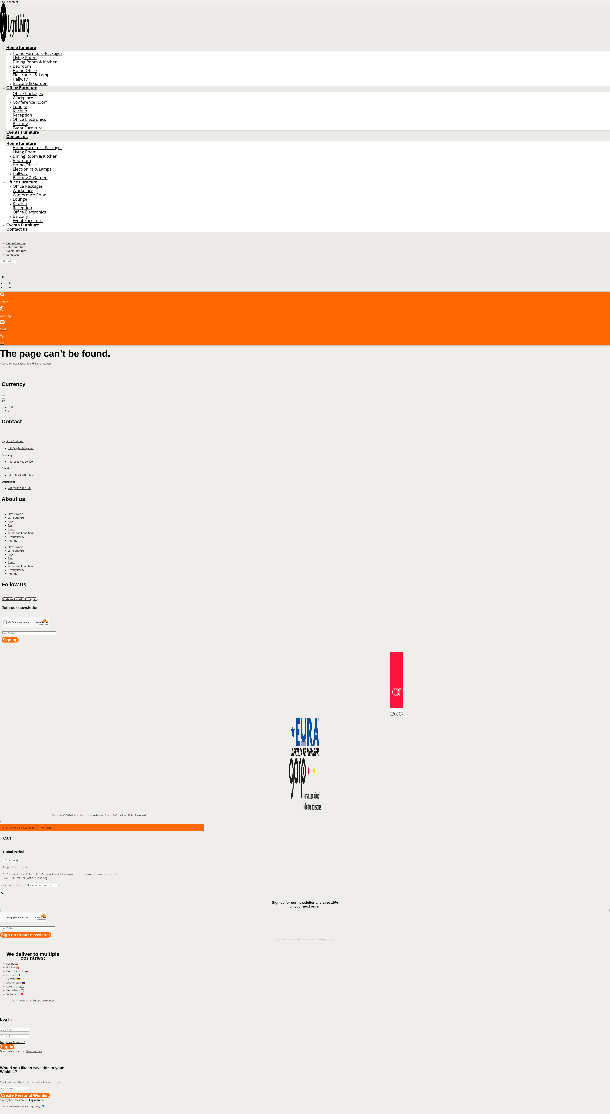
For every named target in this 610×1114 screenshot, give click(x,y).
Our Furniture (16, 517)
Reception (22, 115)
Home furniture (21, 47)
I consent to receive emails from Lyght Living (20, 1106)
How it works (15, 514)
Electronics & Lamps (32, 75)
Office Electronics (29, 119)
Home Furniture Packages (37, 53)
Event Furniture (28, 128)
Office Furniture (21, 88)
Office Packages (28, 93)
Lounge (20, 106)
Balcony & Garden (30, 83)
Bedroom (22, 66)
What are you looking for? (15, 885)
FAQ (10, 521)
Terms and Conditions (21, 533)
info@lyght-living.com (21, 448)
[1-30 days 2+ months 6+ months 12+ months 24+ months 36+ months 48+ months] (10, 860)
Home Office (25, 70)
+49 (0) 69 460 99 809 (20, 461)
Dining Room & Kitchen (35, 62)
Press (11, 529)
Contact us (17, 136)
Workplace (23, 98)
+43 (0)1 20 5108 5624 (21, 475)
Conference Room (30, 102)
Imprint (12, 540)
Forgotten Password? (12, 1042)
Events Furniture (22, 132)
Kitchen (20, 110)
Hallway (20, 79)
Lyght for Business (13, 441)
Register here (34, 1051)
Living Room (25, 57)
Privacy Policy (16, 537)
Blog (10, 525)
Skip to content (9, 2)
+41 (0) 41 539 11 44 (19, 488)
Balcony (20, 123)
